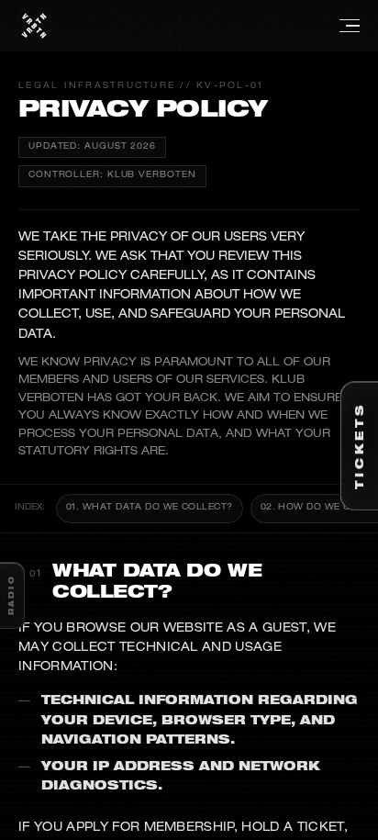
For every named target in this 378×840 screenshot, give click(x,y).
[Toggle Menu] (205, 25)
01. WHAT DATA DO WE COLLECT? (149, 508)
